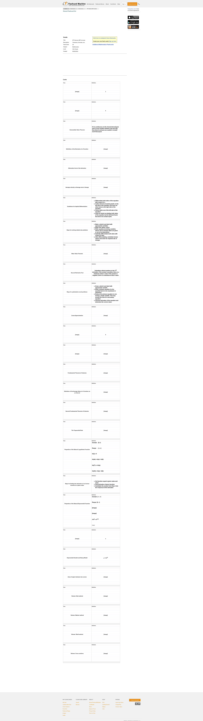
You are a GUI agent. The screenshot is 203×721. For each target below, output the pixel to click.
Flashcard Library (100, 4)
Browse (77, 704)
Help (118, 4)
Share (90, 706)
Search (138, 4)
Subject (65, 46)
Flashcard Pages (66, 711)
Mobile (118, 699)
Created (65, 51)
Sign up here (112, 41)
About (107, 4)
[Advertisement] (92, 24)
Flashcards (72, 8)
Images (64, 713)
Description (66, 42)
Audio (64, 715)
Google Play (118, 704)
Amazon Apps (119, 706)
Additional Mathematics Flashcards (103, 44)
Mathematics (80, 8)
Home (66, 8)
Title (64, 40)
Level (64, 49)
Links (103, 708)
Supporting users (132, 8)
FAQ (103, 702)
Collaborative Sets (67, 704)
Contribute (113, 4)
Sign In (124, 4)
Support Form (92, 708)
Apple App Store (119, 702)
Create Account (132, 4)
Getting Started (106, 704)
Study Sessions (66, 706)
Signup (103, 706)
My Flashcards (90, 4)
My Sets (64, 702)
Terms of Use (92, 713)
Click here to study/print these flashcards (104, 38)
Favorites (65, 708)
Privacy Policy (92, 711)
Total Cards (66, 44)
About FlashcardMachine (95, 702)
